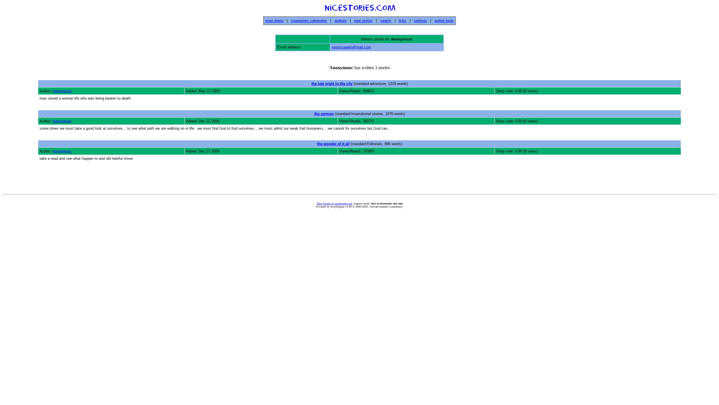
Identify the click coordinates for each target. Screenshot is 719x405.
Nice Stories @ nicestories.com (334, 203)
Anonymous (62, 91)
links (402, 21)
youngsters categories (309, 21)
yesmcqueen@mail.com (351, 47)
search (385, 21)
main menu (274, 21)
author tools (444, 21)
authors (341, 21)
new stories (363, 21)
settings (420, 21)
